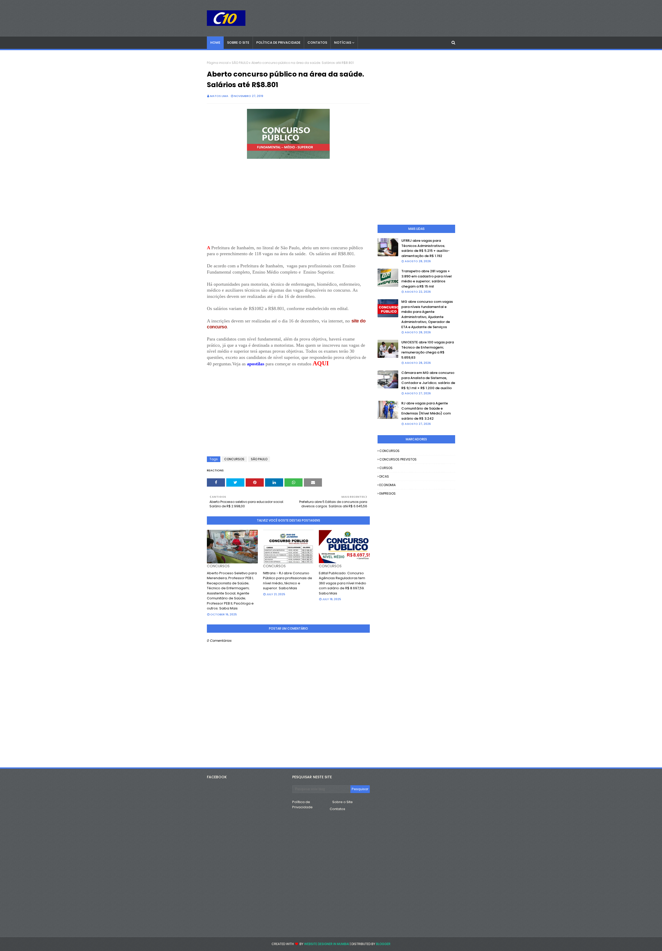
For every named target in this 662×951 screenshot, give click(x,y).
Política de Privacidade (302, 804)
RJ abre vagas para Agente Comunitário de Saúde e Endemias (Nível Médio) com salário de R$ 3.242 (426, 411)
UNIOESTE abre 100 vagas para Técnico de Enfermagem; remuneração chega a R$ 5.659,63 (427, 350)
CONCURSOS (234, 459)
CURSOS (386, 468)
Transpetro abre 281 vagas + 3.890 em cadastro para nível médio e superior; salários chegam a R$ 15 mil (426, 279)
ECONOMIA (387, 485)
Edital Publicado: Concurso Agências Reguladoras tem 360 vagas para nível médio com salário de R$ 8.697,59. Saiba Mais (342, 583)
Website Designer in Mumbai (326, 944)
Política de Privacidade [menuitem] (278, 42)
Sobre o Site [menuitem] (238, 42)
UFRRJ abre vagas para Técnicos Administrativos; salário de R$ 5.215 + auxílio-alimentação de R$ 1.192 (425, 248)
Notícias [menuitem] (342, 42)
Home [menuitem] (215, 42)
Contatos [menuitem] (317, 42)
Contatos (337, 808)
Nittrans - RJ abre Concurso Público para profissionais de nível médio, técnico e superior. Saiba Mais (287, 581)
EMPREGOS (387, 493)
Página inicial (218, 63)
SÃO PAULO (240, 63)
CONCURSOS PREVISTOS (398, 459)
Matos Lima (219, 96)
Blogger (383, 944)
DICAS (384, 476)
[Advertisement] (288, 202)
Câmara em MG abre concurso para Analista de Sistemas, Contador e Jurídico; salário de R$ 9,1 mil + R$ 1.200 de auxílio (428, 380)
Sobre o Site (342, 801)
